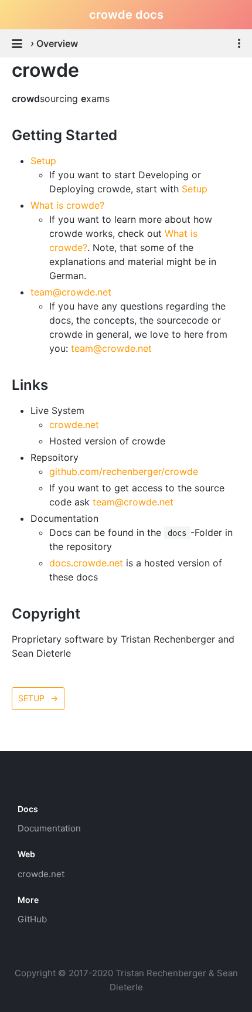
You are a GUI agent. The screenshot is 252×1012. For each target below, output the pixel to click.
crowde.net (74, 424)
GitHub (32, 919)
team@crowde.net (70, 292)
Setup (43, 161)
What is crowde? (67, 205)
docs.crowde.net (86, 563)
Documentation (49, 828)
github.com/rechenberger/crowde (123, 471)
